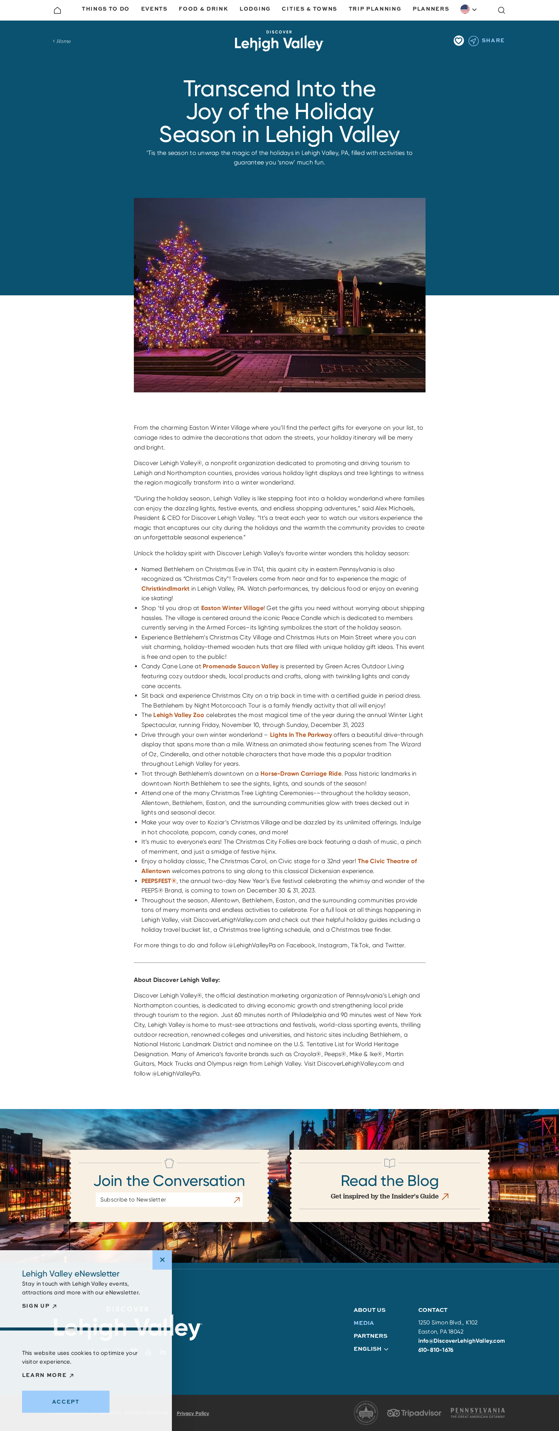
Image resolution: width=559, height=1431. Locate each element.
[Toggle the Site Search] (501, 10)
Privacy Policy (193, 1413)
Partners (370, 1336)
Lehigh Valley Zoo (178, 715)
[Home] (57, 10)
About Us (370, 1310)
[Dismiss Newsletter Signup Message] (162, 1260)
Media (364, 1323)
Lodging (255, 8)
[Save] (459, 40)
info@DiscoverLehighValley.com (461, 1340)
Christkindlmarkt (165, 588)
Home (64, 41)
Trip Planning (375, 8)
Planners (431, 8)
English (469, 9)
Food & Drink (203, 8)
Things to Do (106, 8)
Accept (65, 1401)
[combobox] (469, 9)
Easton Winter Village (232, 608)
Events (154, 8)
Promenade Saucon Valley (241, 666)
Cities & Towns (309, 8)
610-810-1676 (436, 1350)
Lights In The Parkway (301, 734)
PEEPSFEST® (158, 880)
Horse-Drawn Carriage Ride (300, 773)
